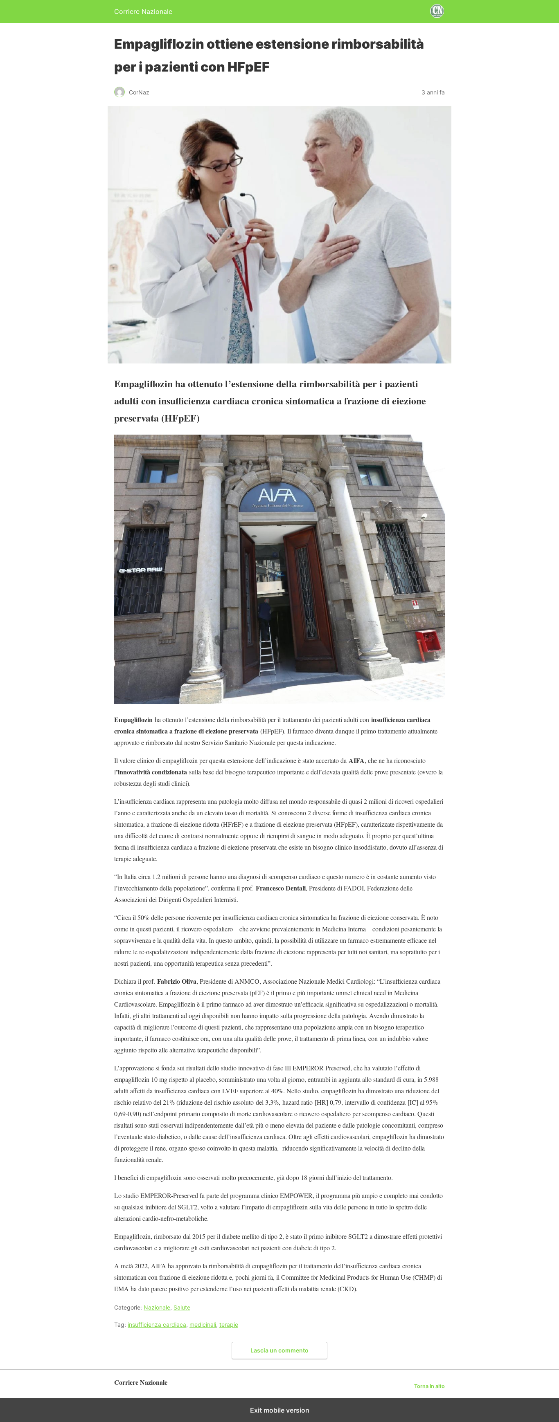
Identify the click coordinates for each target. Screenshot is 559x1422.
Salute (182, 1307)
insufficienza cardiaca (157, 1324)
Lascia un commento (279, 1350)
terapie (228, 1324)
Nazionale (157, 1307)
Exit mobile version (279, 1410)
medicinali (202, 1324)
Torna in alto (429, 1386)
